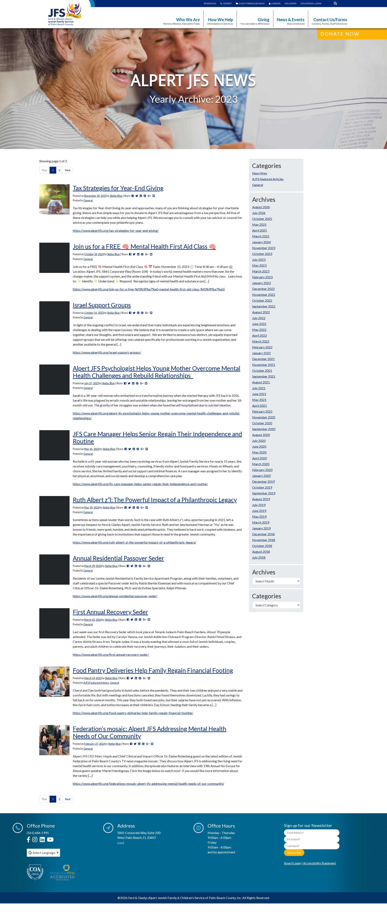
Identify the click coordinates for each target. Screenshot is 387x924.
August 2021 (261, 382)
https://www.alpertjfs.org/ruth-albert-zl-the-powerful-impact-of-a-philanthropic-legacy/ (134, 542)
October (89, 254)
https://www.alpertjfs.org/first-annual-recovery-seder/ (111, 654)
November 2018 (263, 540)
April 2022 (259, 335)
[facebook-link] (28, 839)
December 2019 (263, 481)
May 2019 (259, 516)
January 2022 (261, 353)
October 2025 (262, 219)
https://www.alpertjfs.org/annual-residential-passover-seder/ (115, 596)
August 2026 (261, 207)
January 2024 (261, 242)
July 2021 (258, 388)
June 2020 (259, 446)
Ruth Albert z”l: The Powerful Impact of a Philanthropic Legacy (155, 499)
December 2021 (263, 359)
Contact (227, 3)
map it (120, 842)
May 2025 (259, 224)
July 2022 (258, 318)
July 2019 (258, 505)
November (90, 195)
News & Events (290, 21)
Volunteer (290, 3)
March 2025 (260, 236)
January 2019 (261, 528)
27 (90, 383)
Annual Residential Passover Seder (118, 558)
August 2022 (261, 312)
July (86, 383)
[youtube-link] (50, 839)
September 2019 (263, 493)
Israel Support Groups (102, 305)
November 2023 (263, 248)
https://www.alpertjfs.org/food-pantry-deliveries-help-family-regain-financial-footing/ (133, 713)
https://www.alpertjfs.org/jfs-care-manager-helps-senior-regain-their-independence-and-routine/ (140, 484)
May (86, 449)
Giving (254, 21)
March (88, 566)
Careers (276, 3)
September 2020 (263, 429)
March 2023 (260, 271)
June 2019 (259, 511)
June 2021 (259, 394)
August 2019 (261, 499)
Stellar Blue (116, 195)
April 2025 (259, 230)
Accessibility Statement (319, 863)
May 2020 (259, 452)
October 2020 (262, 423)
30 (98, 195)
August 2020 (261, 435)
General (88, 200)
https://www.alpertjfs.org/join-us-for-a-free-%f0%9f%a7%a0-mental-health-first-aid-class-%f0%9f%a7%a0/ (149, 289)
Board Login (292, 863)
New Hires (259, 173)
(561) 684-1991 (38, 833)
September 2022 (263, 306)
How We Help (220, 21)
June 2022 (259, 324)
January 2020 (261, 476)
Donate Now (340, 34)
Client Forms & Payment (252, 3)
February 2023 (262, 277)
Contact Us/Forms (329, 21)
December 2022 (263, 289)
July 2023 (258, 259)
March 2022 (260, 341)
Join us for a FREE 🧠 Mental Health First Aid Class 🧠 (144, 246)
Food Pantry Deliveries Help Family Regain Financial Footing (153, 670)
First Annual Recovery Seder (110, 611)
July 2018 (258, 557)
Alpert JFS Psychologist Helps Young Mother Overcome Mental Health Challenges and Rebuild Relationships (156, 372)
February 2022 (262, 347)
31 (91, 449)
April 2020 (259, 458)
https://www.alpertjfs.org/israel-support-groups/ (107, 352)
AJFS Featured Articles (96, 682)
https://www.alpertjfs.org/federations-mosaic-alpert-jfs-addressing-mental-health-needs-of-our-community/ (148, 783)
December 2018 (263, 534)
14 (93, 678)
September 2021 (263, 376)
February (89, 743)
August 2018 (261, 551)
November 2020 (263, 417)
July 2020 (258, 440)
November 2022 (263, 294)
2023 (103, 195)
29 (93, 566)
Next (67, 170)
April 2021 (259, 405)
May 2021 (259, 400)
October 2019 (262, 487)
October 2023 (262, 254)
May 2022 (259, 329)
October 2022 (262, 300)
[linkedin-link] (42, 839)
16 (95, 312)
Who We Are (181, 21)
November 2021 (263, 365)
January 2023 (261, 283)
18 (95, 254)
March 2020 (260, 464)
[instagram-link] (34, 839)
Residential (210, 3)
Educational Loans (311, 3)
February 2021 (262, 411)
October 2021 (262, 370)
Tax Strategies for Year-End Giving (118, 188)
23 (93, 619)
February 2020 (262, 470)
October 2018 (262, 546)
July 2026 (258, 213)
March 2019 (260, 522)
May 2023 (259, 265)
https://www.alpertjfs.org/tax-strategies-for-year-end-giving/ (116, 230)
